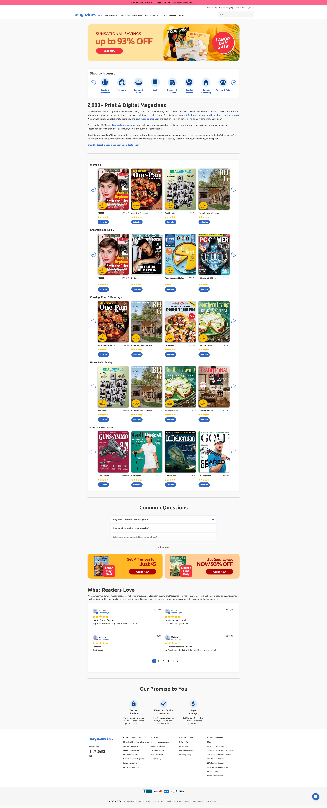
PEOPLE (101, 213)
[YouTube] (99, 751)
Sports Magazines (130, 763)
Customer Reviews (186, 750)
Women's (95, 164)
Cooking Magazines (130, 754)
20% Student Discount (215, 763)
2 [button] (158, 661)
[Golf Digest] (146, 452)
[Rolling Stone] (146, 254)
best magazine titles (146, 119)
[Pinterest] (91, 756)
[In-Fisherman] (180, 452)
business (218, 115)
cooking (201, 115)
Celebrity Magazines (131, 750)
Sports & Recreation (102, 427)
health (209, 115)
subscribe (103, 222)
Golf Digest (136, 475)
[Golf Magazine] (214, 452)
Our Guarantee (157, 754)
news (236, 115)
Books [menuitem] (182, 15)
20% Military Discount (215, 746)
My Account (250, 8)
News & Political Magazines (134, 759)
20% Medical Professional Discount (221, 750)
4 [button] (168, 661)
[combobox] (236, 14)
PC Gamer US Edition (207, 278)
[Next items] (234, 82)
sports (226, 115)
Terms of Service (157, 750)
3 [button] (163, 661)
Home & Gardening (101, 362)
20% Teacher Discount (215, 759)
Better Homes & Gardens (208, 213)
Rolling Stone (137, 278)
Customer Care (240, 8)
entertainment (179, 115)
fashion (192, 115)
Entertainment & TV (102, 229)
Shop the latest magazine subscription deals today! (113, 145)
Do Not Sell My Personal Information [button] (183, 801)
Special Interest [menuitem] (168, 15)
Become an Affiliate (215, 775)
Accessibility (156, 759)
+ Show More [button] (163, 547)
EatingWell (169, 345)
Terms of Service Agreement (208, 801)
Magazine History (158, 746)
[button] (149, 661)
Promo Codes (212, 771)
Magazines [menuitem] (110, 15)
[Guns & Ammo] (113, 452)
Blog (209, 742)
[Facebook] (91, 751)
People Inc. (141, 801)
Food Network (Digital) (174, 278)
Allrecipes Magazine (139, 213)
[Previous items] (93, 82)
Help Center (184, 742)
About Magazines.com (160, 742)
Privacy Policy (165, 801)
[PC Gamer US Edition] (214, 254)
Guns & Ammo (103, 475)
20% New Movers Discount (217, 767)
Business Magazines (131, 767)
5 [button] (173, 661)
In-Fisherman (170, 475)
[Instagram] (95, 751)
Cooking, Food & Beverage (106, 297)
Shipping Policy (185, 754)
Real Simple (170, 213)
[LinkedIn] (103, 751)
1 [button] (154, 661)
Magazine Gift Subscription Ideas (136, 742)
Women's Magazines (131, 746)
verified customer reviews (121, 125)
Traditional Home (205, 410)
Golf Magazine (204, 475)
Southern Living (205, 345)
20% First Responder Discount (219, 754)
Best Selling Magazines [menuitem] (131, 15)
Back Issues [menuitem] (150, 15)
